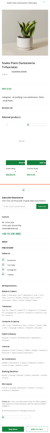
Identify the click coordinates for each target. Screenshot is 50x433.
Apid (15, 300)
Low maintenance (30, 97)
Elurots (4, 375)
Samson (31, 388)
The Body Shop (23, 338)
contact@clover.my (10, 228)
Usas (36, 295)
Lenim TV (9, 315)
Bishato (20, 375)
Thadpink (29, 328)
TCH (41, 295)
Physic (5, 378)
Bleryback (28, 295)
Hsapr (11, 365)
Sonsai (4, 365)
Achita (27, 375)
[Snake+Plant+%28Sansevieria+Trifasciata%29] (6, 79)
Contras (44, 375)
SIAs (5, 328)
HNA (45, 325)
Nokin (13, 350)
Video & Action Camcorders (22, 353)
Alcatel (18, 297)
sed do (21, 300)
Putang (26, 297)
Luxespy (13, 388)
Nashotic (35, 375)
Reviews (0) (7, 108)
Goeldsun (6, 390)
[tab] (25, 108)
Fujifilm (27, 350)
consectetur (6, 300)
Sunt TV (21, 313)
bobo (38, 297)
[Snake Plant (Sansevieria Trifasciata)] (2, 79)
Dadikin (5, 363)
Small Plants (8, 100)
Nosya (20, 350)
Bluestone (22, 388)
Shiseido (5, 340)
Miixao (21, 328)
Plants (41, 97)
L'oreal (13, 338)
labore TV (22, 310)
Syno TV (5, 310)
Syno (20, 295)
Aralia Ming (10, 168)
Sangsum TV (32, 310)
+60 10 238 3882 (11, 233)
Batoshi (19, 365)
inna (32, 297)
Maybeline (36, 338)
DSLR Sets (6, 353)
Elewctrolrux (14, 363)
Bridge (34, 350)
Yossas (39, 388)
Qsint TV (38, 313)
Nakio (4, 295)
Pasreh (5, 388)
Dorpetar (38, 328)
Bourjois (5, 338)
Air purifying (17, 97)
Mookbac (16, 325)
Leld (3, 325)
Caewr (38, 325)
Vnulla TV (29, 313)
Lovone (11, 297)
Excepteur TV (11, 313)
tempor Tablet (31, 300)
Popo (4, 297)
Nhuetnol (5, 350)
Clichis (40, 363)
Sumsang (12, 295)
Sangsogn (13, 328)
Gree (26, 365)
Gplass (24, 363)
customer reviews (19, 71)
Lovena (31, 325)
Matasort (32, 363)
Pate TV (13, 310)
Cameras (42, 350)
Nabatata (15, 390)
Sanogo (12, 375)
